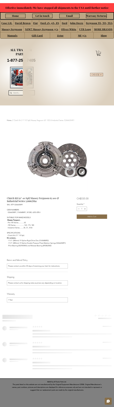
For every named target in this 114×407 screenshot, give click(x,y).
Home (9, 120)
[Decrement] (78, 209)
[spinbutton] (82, 209)
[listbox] (96, 74)
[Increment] (85, 209)
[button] (7, 23)
